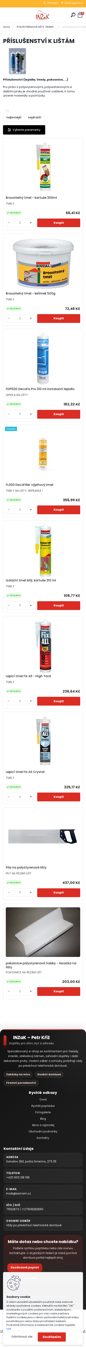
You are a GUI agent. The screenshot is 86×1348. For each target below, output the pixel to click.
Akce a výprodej (43, 1125)
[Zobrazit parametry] (24, 130)
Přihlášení (52, 2)
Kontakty (43, 1138)
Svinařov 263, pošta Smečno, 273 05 (31, 1161)
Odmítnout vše (21, 1337)
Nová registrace (74, 2)
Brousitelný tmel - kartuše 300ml (31, 198)
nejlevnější (13, 117)
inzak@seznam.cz (18, 1193)
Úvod (6, 27)
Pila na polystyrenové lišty (26, 868)
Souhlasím (52, 1337)
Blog (43, 1119)
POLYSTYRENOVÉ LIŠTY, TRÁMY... (36, 27)
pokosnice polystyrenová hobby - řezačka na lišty (41, 965)
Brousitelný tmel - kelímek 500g (30, 294)
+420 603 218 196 (18, 1177)
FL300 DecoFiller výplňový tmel (29, 485)
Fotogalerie (43, 1112)
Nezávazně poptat (25, 1267)
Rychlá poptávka (43, 1106)
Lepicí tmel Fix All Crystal (25, 772)
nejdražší (34, 117)
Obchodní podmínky (43, 1131)
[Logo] (43, 15)
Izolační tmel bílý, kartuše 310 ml (31, 580)
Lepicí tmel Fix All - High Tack (28, 676)
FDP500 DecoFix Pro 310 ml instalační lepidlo (40, 389)
